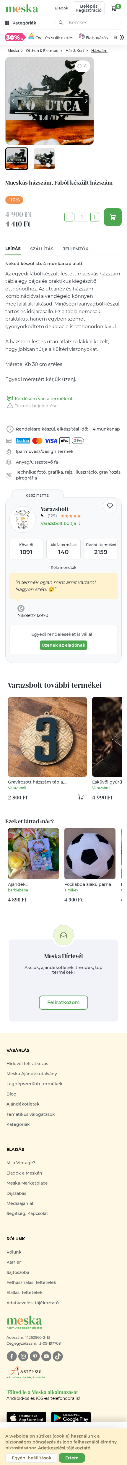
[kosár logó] (113, 8)
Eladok (61, 8)
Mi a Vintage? (20, 1162)
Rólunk (14, 1252)
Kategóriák (18, 1124)
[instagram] (23, 1356)
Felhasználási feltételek (31, 1282)
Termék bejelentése (36, 405)
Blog (11, 1094)
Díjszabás (16, 1193)
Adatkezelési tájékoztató (32, 1302)
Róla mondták (63, 567)
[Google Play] (26, 1418)
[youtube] (46, 1356)
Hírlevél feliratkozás (27, 1063)
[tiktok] (58, 1356)
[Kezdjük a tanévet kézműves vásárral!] (15, 37)
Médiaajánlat (20, 1203)
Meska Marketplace (27, 1183)
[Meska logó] (21, 8)
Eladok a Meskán (24, 1173)
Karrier (13, 1262)
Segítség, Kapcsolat (27, 1213)
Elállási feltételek (24, 1292)
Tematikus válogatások (30, 1114)
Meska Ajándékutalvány (31, 1073)
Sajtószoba (17, 1272)
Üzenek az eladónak (63, 645)
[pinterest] (35, 1356)
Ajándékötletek (23, 1104)
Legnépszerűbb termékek (34, 1083)
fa (56, 462)
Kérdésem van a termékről (43, 398)
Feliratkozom (63, 1002)
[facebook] (11, 1356)
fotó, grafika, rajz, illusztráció (67, 472)
